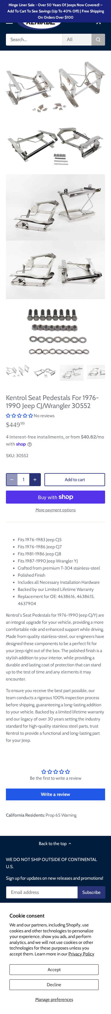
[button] (19, 415)
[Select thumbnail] (18, 371)
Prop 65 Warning (61, 815)
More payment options (56, 510)
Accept (54, 969)
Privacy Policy (81, 954)
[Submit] (98, 40)
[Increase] (35, 479)
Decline (54, 984)
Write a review (55, 794)
